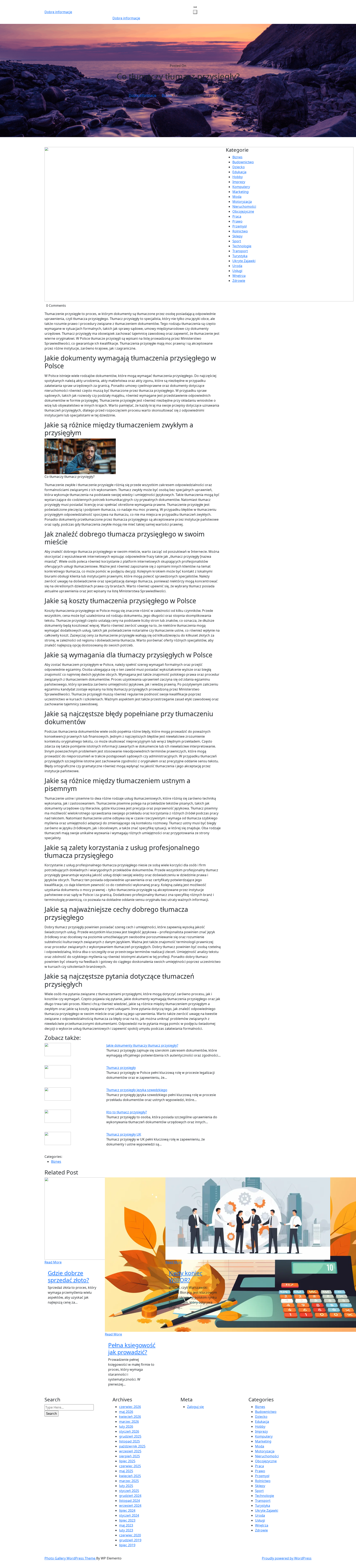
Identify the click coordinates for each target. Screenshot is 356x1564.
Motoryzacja (242, 201)
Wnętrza (239, 275)
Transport (240, 251)
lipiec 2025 (127, 1461)
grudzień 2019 (130, 1540)
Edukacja (239, 172)
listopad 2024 (129, 1500)
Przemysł (239, 226)
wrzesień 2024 (130, 1505)
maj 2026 (126, 1411)
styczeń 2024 (129, 1515)
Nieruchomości (244, 206)
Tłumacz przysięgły (121, 1067)
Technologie (241, 246)
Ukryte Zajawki (243, 261)
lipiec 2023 (127, 1520)
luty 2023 (126, 1530)
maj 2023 (126, 1525)
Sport (236, 241)
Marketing (240, 191)
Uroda (237, 266)
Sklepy (237, 236)
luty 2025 (126, 1486)
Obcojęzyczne (243, 211)
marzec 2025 (129, 1481)
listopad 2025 (129, 1441)
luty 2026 (126, 1426)
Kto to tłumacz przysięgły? (126, 1112)
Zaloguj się (195, 1406)
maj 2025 (126, 1471)
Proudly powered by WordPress (287, 1558)
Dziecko (238, 167)
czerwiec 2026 (130, 1406)
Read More (53, 1262)
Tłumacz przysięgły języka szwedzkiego (136, 1090)
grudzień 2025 (130, 1436)
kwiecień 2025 (130, 1476)
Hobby (237, 177)
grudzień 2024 (130, 1495)
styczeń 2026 (129, 1431)
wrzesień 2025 (130, 1451)
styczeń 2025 (129, 1490)
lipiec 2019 (127, 1545)
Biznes (167, 95)
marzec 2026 (129, 1421)
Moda (236, 196)
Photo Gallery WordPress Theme (70, 1558)
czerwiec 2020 (130, 1535)
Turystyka (239, 256)
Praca (236, 216)
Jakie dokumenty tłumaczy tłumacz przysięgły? (142, 1045)
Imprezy (238, 182)
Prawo (237, 221)
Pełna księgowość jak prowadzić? (131, 1348)
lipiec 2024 (127, 1510)
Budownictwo (243, 162)
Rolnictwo (240, 231)
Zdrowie (238, 280)
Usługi (237, 270)
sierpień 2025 (129, 1456)
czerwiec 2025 (130, 1466)
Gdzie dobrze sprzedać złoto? (68, 1276)
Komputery (241, 186)
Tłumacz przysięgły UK (123, 1134)
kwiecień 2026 (130, 1416)
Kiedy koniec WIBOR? (185, 1276)
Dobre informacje (58, 12)
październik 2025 (132, 1446)
